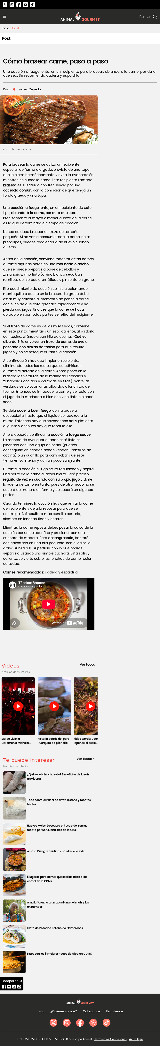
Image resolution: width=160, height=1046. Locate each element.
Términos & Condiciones (110, 1039)
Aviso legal (136, 1039)
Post (15, 28)
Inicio (5, 28)
